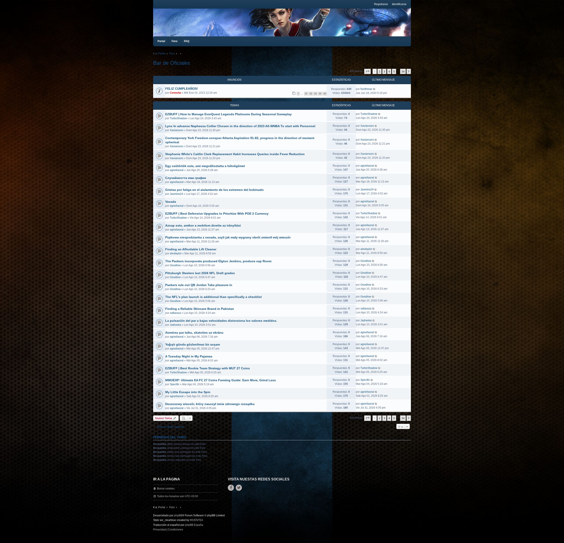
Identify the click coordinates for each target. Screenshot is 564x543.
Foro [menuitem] (174, 41)
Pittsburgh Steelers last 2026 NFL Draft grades (200, 273)
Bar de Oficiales (171, 63)
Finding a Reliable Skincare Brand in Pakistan (199, 309)
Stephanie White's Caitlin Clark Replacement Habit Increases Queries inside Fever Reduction (235, 154)
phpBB (178, 515)
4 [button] (389, 71)
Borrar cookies (165, 488)
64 (320, 93)
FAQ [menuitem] (186, 41)
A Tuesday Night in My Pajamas (188, 356)
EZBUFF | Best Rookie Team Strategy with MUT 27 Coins (207, 368)
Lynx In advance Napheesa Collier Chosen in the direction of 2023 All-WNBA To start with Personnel (240, 126)
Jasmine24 (176, 193)
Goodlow (175, 265)
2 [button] (379, 71)
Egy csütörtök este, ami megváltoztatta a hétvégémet (205, 166)
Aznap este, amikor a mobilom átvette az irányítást (203, 225)
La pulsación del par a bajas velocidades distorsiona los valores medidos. (221, 320)
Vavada (170, 201)
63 (315, 93)
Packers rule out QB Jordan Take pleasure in (198, 285)
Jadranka (175, 324)
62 (311, 93)
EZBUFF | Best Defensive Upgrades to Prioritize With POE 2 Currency (217, 213)
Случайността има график (185, 178)
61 (306, 93)
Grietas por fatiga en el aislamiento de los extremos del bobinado (214, 190)
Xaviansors (176, 130)
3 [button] (384, 71)
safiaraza (175, 312)
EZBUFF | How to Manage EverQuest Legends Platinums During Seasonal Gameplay (228, 114)
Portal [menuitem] (161, 41)
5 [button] (394, 71)
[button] (367, 71)
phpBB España (194, 524)
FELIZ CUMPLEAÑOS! (181, 88)
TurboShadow (178, 118)
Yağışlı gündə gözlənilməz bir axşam (192, 344)
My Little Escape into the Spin (187, 392)
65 (325, 93)
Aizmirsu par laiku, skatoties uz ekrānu (194, 332)
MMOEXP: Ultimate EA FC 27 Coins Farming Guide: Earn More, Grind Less (220, 380)
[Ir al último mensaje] (374, 89)
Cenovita (175, 92)
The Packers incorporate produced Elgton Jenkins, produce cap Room (218, 261)
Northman (366, 89)
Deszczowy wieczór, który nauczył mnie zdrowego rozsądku (210, 404)
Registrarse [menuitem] (381, 4)
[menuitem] (159, 529)
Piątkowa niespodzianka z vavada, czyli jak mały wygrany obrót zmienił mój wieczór (228, 237)
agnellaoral (177, 170)
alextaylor (176, 253)
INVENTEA (196, 520)
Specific (174, 384)
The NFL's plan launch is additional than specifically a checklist (213, 297)
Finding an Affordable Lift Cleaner (190, 249)
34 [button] (402, 71)
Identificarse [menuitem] (399, 4)
